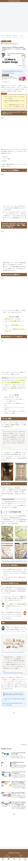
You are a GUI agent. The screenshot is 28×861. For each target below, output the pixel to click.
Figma (8, 43)
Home (21, 856)
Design (9, 41)
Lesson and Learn (15, 43)
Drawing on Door (7, 479)
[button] (25, 435)
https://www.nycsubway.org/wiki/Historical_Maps (16, 561)
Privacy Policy (7, 856)
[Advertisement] (14, 17)
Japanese (4, 41)
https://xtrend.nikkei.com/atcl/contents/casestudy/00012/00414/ (14, 652)
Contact (7, 854)
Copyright (21, 854)
